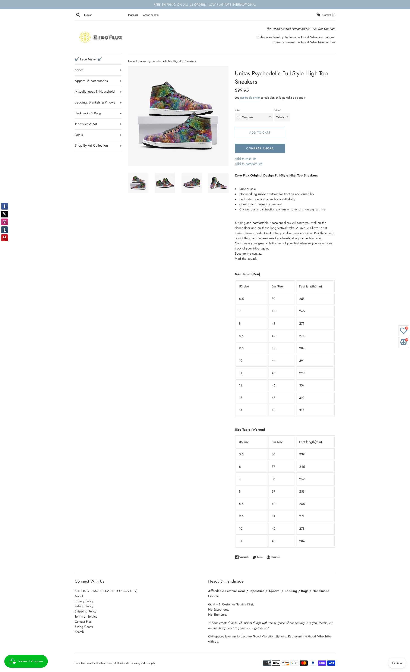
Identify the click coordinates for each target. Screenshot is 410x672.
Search (79, 632)
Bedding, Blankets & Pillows (98, 102)
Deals (98, 134)
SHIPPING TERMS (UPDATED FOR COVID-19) (106, 591)
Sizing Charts (84, 626)
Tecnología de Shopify (142, 663)
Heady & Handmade (118, 663)
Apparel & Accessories (98, 80)
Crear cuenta (151, 15)
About (79, 596)
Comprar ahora (260, 148)
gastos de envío (250, 97)
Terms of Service (86, 616)
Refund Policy (84, 606)
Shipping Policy (85, 611)
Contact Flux (83, 621)
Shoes (98, 69)
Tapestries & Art (98, 123)
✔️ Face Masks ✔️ (88, 59)
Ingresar (133, 15)
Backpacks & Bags (98, 113)
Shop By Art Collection (98, 145)
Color (277, 110)
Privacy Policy (84, 601)
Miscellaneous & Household (98, 91)
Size (237, 110)
